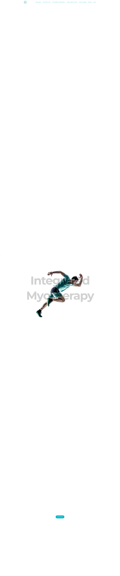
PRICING (90, 2)
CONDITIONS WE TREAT (72, 2)
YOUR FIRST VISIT (47, 2)
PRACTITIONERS (82, 2)
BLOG (95, 2)
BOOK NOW (38, 2)
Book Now (60, 516)
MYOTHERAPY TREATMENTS (58, 2)
